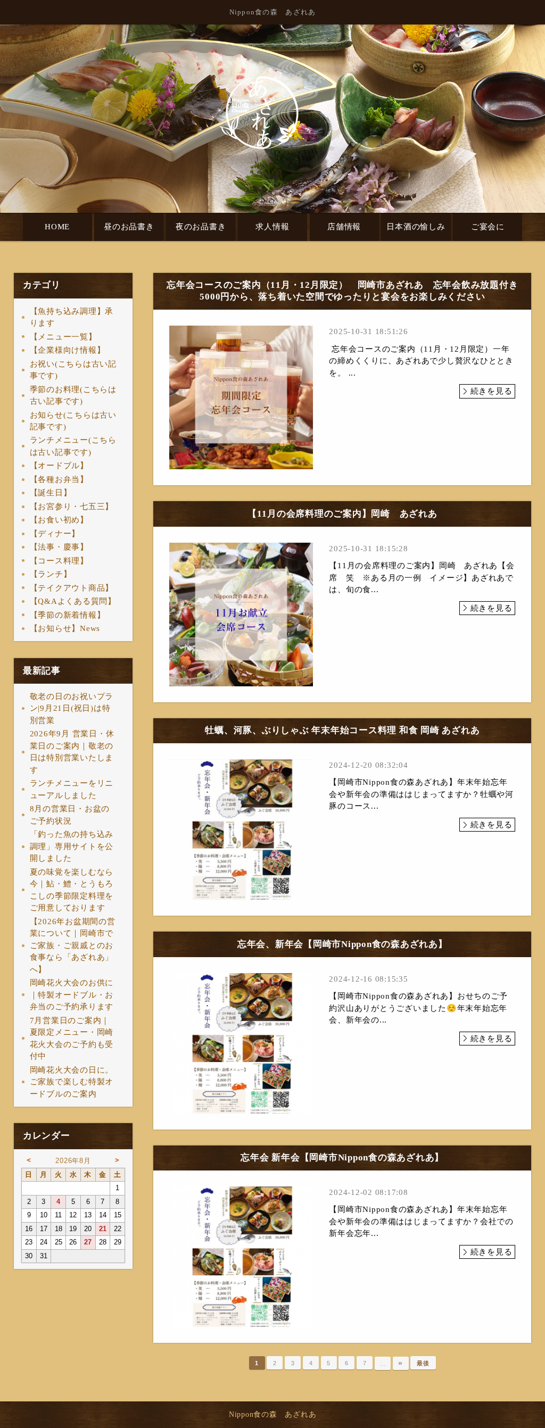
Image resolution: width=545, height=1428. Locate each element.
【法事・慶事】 (59, 547)
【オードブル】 (59, 465)
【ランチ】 (51, 574)
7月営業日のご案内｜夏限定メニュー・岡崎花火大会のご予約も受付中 (72, 1038)
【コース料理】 (59, 561)
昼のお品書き (129, 226)
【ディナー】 (55, 533)
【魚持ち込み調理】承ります (72, 317)
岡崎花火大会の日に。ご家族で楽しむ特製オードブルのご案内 (72, 1082)
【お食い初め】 (59, 520)
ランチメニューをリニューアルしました (72, 789)
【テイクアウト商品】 (72, 588)
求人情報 (272, 226)
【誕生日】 (51, 492)
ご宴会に (488, 226)
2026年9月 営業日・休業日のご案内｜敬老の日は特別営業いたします (72, 751)
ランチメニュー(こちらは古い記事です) (73, 446)
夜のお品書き (201, 226)
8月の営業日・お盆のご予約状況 (70, 814)
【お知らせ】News (65, 628)
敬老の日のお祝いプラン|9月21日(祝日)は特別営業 (72, 708)
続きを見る (491, 391)
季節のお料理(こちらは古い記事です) (73, 395)
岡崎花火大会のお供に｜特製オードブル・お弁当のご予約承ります (72, 994)
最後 (423, 1363)
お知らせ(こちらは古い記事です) (73, 421)
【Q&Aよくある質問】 (73, 601)
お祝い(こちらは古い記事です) (73, 370)
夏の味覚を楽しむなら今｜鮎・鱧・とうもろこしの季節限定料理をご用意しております (72, 890)
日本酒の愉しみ (415, 226)
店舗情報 (344, 226)
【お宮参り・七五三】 (72, 506)
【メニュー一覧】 (63, 337)
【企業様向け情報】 (67, 350)
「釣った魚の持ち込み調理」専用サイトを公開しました (72, 846)
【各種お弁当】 (59, 479)
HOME (57, 226)
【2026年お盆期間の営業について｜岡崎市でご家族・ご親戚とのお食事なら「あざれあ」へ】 (72, 945)
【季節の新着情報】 (67, 615)
